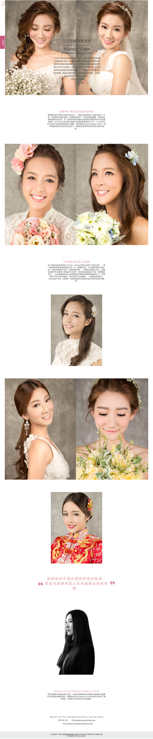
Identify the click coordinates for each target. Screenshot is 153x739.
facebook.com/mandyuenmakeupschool (79, 723)
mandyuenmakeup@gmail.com (84, 720)
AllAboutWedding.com (70, 734)
